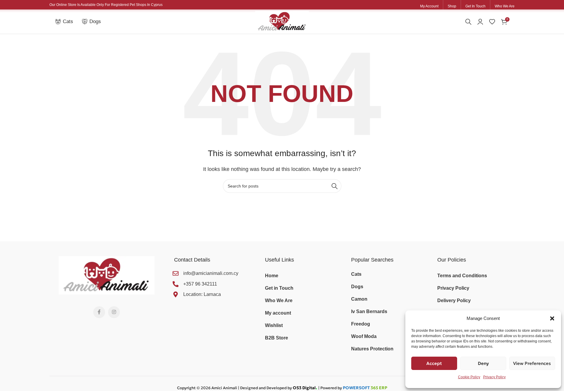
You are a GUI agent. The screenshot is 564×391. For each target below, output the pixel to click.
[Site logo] (282, 21)
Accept (434, 363)
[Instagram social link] (114, 312)
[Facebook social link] (99, 312)
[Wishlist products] (492, 22)
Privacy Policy (494, 377)
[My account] (480, 22)
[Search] (468, 22)
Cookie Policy (469, 377)
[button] (552, 318)
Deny (483, 363)
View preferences (532, 363)
